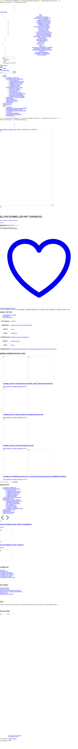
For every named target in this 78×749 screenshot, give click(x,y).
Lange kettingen (43, 29)
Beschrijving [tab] (6, 316)
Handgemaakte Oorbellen (42, 18)
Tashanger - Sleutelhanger (12, 497)
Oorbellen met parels (6, 576)
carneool (42, 309)
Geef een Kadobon (42, 40)
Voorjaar (2, 570)
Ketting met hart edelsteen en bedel (10, 590)
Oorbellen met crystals (6, 575)
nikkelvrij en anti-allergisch (20, 337)
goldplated (52, 309)
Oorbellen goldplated (6, 572)
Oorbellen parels (43, 24)
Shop (40, 15)
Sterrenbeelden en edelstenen (42, 50)
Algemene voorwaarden (42, 53)
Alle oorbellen (44, 19)
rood (68, 309)
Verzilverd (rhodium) (25, 325)
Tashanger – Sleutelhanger (42, 36)
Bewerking (3, 225)
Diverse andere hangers (43, 35)
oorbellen (58, 309)
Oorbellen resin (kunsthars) (7, 577)
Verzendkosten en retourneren (42, 47)
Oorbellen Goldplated (43, 20)
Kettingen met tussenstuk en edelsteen (11, 591)
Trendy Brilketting (9, 509)
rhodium (64, 309)
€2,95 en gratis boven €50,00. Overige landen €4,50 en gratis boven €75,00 (34, 349)
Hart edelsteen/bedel (44, 34)
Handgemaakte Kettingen (42, 26)
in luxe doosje (15, 341)
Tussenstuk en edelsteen (43, 32)
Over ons (42, 46)
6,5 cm (12, 329)
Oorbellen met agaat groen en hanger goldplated (23, 414)
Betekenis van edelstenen (42, 48)
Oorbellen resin (43, 25)
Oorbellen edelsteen (44, 21)
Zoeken (15, 482)
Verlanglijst (40, 43)
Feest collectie (8, 513)
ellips (47, 309)
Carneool (14, 333)
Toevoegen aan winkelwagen (9, 228)
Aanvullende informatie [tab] (9, 315)
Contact (42, 51)
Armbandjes (42, 37)
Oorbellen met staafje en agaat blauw (18, 445)
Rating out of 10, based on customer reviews (14, 736)
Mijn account (40, 42)
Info (40, 45)
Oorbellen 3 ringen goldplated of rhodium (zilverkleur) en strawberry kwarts (34, 476)
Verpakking (42, 41)
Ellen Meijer (13, 738)
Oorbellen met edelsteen (7, 573)
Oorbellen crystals (43, 23)
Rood (12, 345)
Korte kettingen (43, 28)
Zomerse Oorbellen (42, 17)
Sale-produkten (42, 39)
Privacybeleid (42, 54)
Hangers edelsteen (43, 31)
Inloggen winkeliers (42, 52)
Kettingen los (43, 30)
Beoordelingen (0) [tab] (8, 317)
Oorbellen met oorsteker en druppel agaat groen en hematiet (28, 383)
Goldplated (15, 325)
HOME (40, 14)
